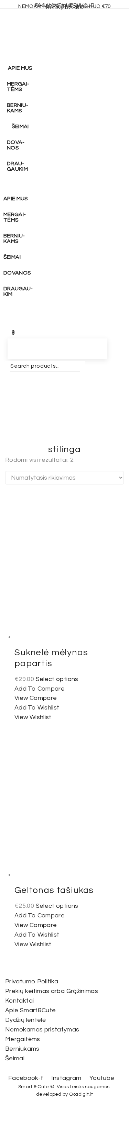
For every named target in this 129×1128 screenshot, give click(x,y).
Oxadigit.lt (81, 1094)
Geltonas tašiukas (54, 890)
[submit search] (5, 376)
